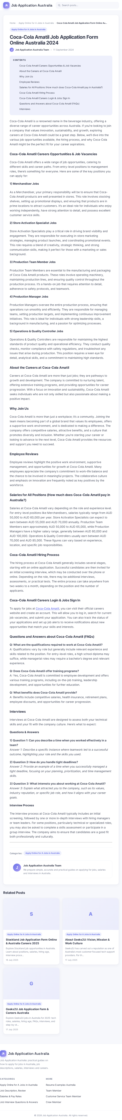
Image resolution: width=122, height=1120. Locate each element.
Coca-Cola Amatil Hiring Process (37, 92)
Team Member (53, 1090)
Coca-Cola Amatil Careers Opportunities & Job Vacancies (50, 65)
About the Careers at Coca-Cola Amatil (40, 71)
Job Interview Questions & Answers (19, 1102)
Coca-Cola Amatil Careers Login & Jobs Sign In (44, 98)
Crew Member (53, 1102)
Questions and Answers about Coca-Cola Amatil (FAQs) (49, 103)
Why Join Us (26, 76)
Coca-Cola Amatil (47, 608)
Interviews (24, 109)
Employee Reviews (29, 82)
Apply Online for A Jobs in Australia (36, 23)
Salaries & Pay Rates (11, 1096)
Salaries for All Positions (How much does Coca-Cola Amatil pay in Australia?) (61, 87)
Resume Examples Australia (60, 1084)
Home (13, 23)
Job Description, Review (13, 1090)
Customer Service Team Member (63, 1096)
